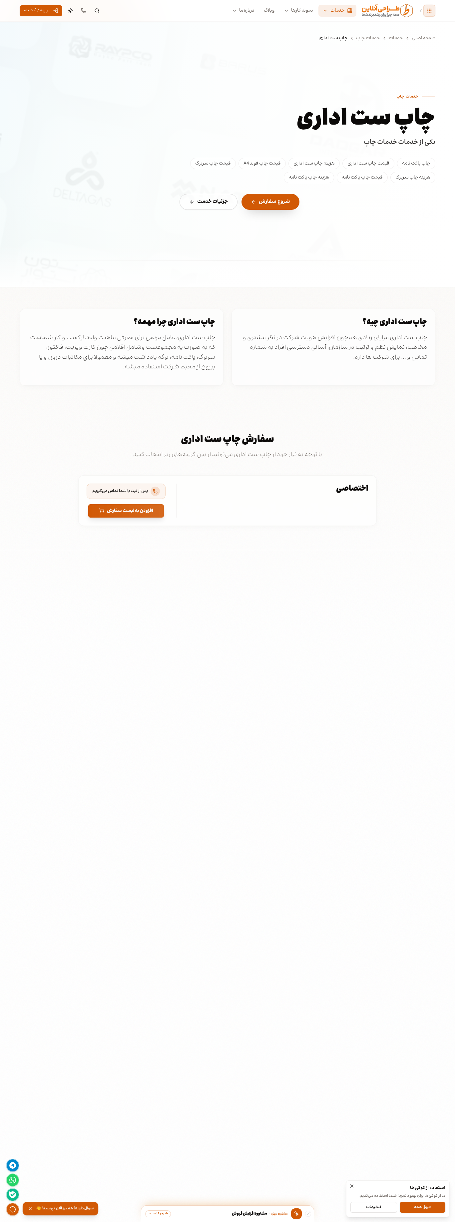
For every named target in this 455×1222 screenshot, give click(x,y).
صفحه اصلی (423, 38)
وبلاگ (269, 10)
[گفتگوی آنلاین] (13, 1209)
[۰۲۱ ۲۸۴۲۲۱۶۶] (83, 10)
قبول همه (422, 1207)
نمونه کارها (302, 10)
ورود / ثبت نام (36, 10)
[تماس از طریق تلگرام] (13, 1165)
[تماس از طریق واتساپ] (13, 1180)
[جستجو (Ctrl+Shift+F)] (97, 11)
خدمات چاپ (368, 38)
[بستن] (352, 1186)
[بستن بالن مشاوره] (308, 1214)
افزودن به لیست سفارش (130, 511)
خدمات (396, 38)
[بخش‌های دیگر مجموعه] (429, 11)
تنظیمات (373, 1207)
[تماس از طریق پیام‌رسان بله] (13, 1195)
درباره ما (246, 10)
